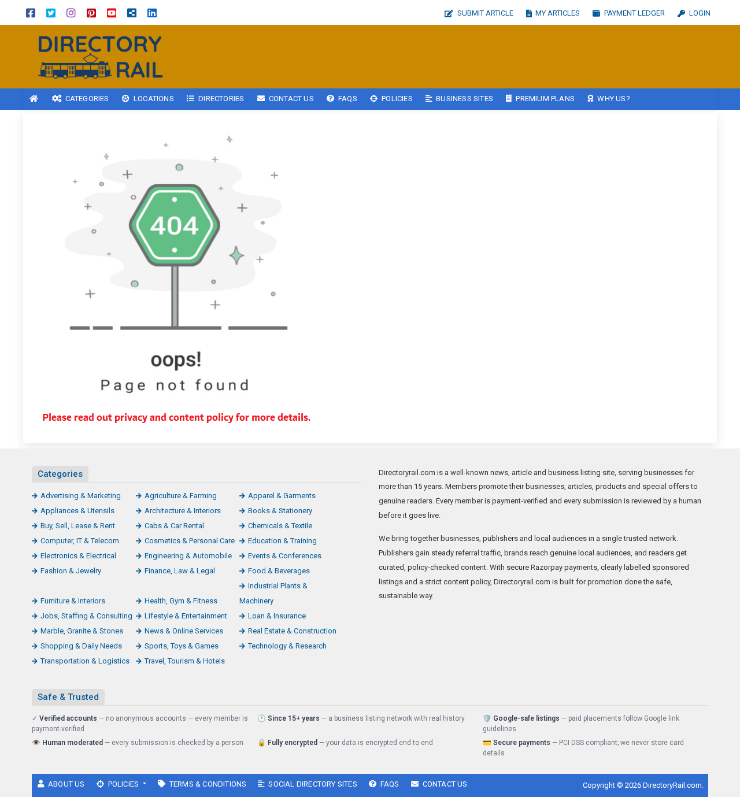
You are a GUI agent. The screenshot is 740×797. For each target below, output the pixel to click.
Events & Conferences (284, 555)
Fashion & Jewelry (70, 570)
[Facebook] (30, 12)
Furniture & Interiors (72, 600)
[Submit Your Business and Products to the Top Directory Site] (101, 55)
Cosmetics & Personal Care (190, 540)
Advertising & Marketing (80, 495)
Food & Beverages (279, 570)
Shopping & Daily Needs (81, 646)
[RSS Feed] (131, 12)
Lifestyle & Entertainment (186, 615)
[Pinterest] (91, 12)
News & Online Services (184, 631)
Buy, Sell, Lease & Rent (77, 525)
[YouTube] (111, 12)
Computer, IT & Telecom (79, 540)
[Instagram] (71, 12)
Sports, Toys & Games (182, 646)
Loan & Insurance (277, 615)
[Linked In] (152, 12)
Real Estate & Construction (292, 631)
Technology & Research (287, 646)
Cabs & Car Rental (174, 525)
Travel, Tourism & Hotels (185, 661)
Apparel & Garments (282, 495)
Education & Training (282, 540)
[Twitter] (51, 12)
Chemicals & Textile (280, 525)
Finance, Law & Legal (180, 570)
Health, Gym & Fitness (181, 600)
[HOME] (34, 99)
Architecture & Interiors (183, 510)
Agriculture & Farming (181, 495)
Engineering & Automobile (188, 555)
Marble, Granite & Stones (81, 631)
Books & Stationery (280, 510)
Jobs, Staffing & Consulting (86, 615)
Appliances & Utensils (77, 510)
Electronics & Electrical (78, 555)
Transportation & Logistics (85, 661)
